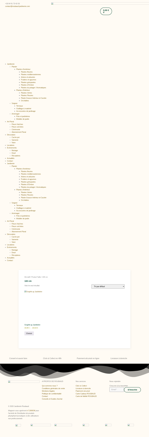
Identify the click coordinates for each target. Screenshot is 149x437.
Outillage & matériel (23, 109)
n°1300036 (31, 411)
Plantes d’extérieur (23, 69)
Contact (10, 161)
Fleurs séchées (17, 127)
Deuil (13, 153)
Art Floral (10, 122)
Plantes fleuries (27, 72)
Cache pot (15, 137)
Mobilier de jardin (22, 119)
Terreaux (19, 106)
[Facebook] (110, 396)
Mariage (15, 150)
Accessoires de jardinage (26, 111)
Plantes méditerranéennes (31, 74)
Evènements (12, 148)
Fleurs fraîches (17, 124)
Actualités (10, 158)
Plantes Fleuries (27, 95)
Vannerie (15, 140)
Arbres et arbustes (28, 77)
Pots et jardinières (23, 116)
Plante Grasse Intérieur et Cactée (33, 98)
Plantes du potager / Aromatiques (33, 88)
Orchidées (25, 101)
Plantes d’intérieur (23, 90)
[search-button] (101, 3)
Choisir (29, 333)
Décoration (11, 135)
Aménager (16, 114)
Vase (13, 142)
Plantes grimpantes (28, 82)
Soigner (14, 103)
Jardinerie (10, 64)
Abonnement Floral (19, 132)
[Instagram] (112, 396)
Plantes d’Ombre (27, 85)
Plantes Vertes (26, 93)
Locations (10, 145)
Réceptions (16, 156)
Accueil (27, 277)
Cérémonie (16, 129)
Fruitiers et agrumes (28, 80)
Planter (14, 67)
